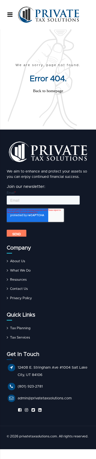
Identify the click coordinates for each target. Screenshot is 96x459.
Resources (18, 279)
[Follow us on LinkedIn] (39, 410)
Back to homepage (48, 91)
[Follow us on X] (32, 410)
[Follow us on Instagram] (25, 410)
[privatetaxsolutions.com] (48, 153)
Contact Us (19, 288)
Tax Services (20, 337)
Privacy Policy (21, 298)
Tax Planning (20, 328)
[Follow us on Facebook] (19, 410)
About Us (17, 261)
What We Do (20, 270)
